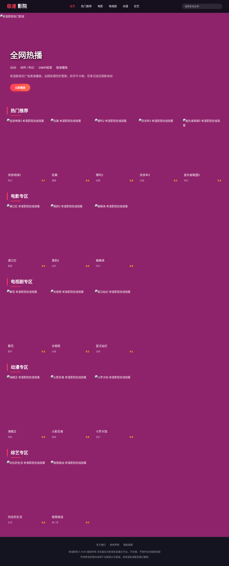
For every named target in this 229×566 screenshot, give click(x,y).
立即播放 (20, 87)
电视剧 (113, 6)
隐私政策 (128, 544)
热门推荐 (86, 6)
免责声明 (114, 544)
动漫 (125, 6)
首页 (72, 6)
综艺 (136, 6)
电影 (100, 6)
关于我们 (101, 544)
